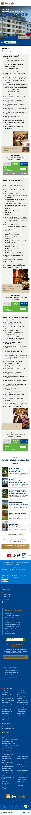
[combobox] (10, 42)
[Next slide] (28, 26)
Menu (29, 812)
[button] (24, 164)
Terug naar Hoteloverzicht (22, 37)
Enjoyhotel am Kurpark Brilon (10, 37)
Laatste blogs (11, 667)
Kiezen (23, 169)
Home (24, 812)
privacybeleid (5, 809)
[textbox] (10, 42)
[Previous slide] (2, 26)
